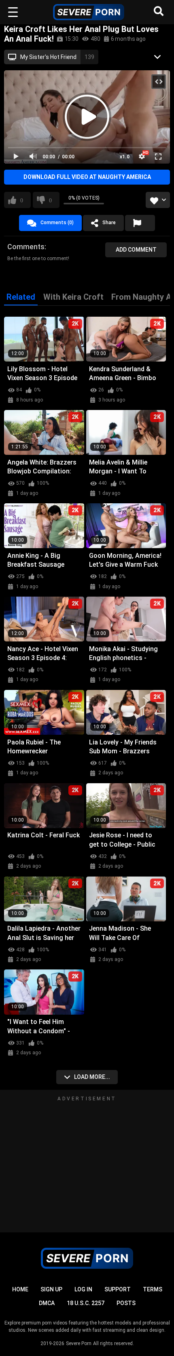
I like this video (21, 200)
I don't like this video (50, 200)
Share (109, 222)
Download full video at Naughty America (87, 177)
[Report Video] (140, 223)
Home (20, 1289)
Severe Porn (78, 1343)
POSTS (126, 1303)
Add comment (136, 249)
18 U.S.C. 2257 (85, 1303)
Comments (26, 246)
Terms (152, 1289)
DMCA (47, 1303)
